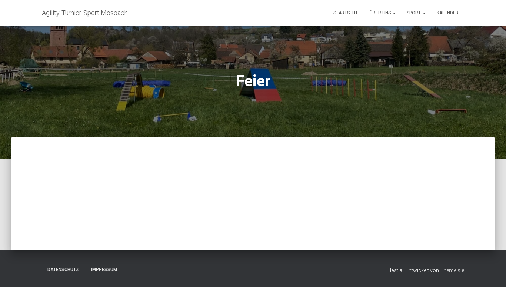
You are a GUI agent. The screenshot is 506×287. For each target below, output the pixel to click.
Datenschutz (63, 269)
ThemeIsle (452, 270)
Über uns (381, 13)
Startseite (346, 13)
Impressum (104, 269)
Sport (414, 13)
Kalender (448, 13)
